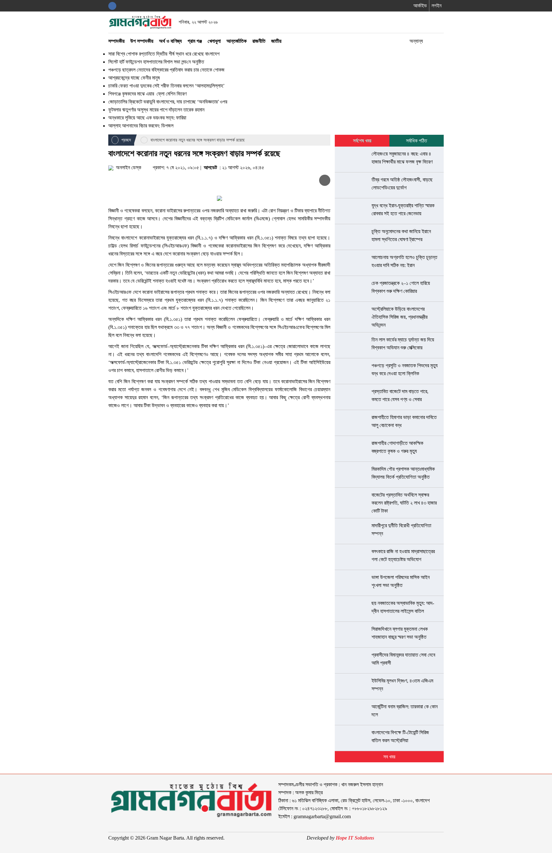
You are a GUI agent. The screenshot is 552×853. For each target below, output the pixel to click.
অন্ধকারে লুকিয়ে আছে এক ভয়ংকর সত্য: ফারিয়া (147, 117)
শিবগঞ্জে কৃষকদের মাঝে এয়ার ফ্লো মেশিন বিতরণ (148, 93)
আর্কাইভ (420, 5)
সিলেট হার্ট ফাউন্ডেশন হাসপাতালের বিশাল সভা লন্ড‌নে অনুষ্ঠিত (156, 62)
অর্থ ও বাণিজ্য (170, 41)
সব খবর (389, 756)
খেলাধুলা (214, 41)
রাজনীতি (258, 41)
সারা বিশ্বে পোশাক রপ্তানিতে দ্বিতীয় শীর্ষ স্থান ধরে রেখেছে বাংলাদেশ (163, 54)
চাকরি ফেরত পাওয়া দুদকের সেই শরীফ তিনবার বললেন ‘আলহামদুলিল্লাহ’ (166, 85)
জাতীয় (276, 41)
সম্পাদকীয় (116, 41)
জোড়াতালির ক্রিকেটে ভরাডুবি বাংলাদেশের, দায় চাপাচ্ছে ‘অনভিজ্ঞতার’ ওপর (167, 101)
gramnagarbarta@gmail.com (322, 816)
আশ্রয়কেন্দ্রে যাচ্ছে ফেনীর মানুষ (134, 77)
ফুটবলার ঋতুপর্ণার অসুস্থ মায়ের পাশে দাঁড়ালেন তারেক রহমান (156, 109)
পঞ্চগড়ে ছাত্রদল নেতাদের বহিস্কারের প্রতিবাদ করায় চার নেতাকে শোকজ (166, 69)
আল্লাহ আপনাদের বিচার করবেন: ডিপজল (140, 125)
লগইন (436, 5)
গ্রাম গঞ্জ (195, 41)
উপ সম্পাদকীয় (141, 41)
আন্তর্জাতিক (236, 41)
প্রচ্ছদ (125, 140)
